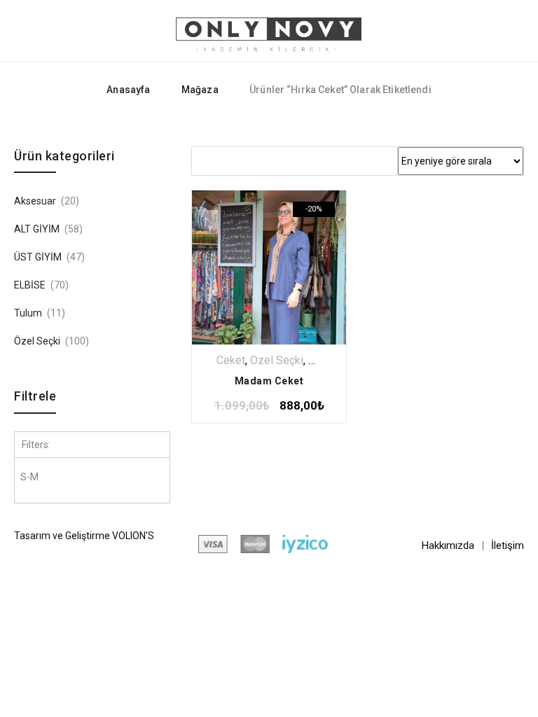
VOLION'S (133, 535)
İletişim (507, 545)
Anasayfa (128, 89)
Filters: (36, 444)
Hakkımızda (448, 545)
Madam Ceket (269, 381)
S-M (29, 476)
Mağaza (200, 89)
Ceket (230, 360)
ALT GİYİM (37, 229)
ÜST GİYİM (38, 257)
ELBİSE (30, 285)
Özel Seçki (276, 360)
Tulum (28, 313)
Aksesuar (35, 201)
